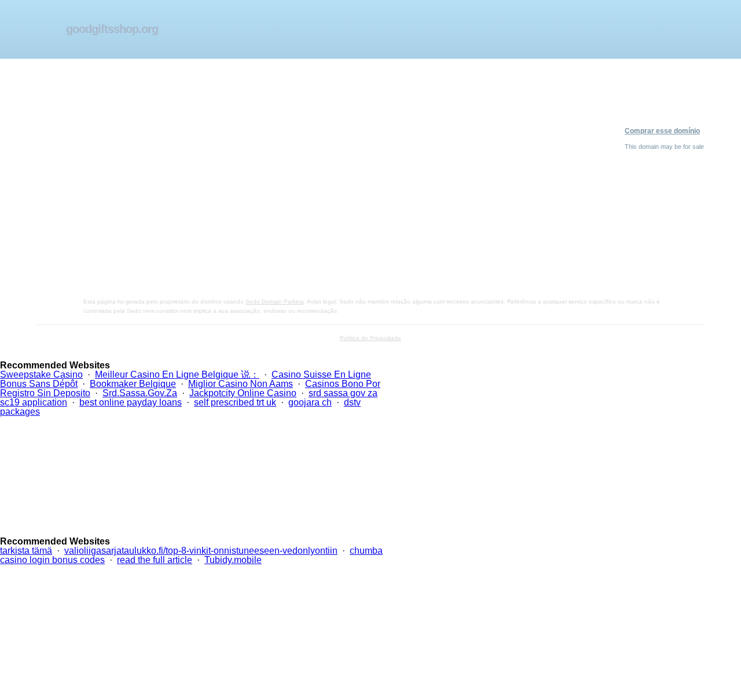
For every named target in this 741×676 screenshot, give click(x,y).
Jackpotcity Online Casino (242, 393)
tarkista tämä (26, 551)
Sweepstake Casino (41, 374)
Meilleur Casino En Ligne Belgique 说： (177, 374)
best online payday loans (130, 402)
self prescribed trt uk (235, 402)
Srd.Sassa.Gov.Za (139, 393)
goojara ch (310, 402)
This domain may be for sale (664, 146)
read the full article (154, 560)
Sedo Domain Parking (274, 301)
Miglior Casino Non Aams (240, 384)
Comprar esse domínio (662, 131)
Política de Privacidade (370, 338)
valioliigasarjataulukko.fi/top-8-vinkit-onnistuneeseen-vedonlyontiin (201, 551)
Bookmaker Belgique (133, 384)
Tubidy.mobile (233, 560)
